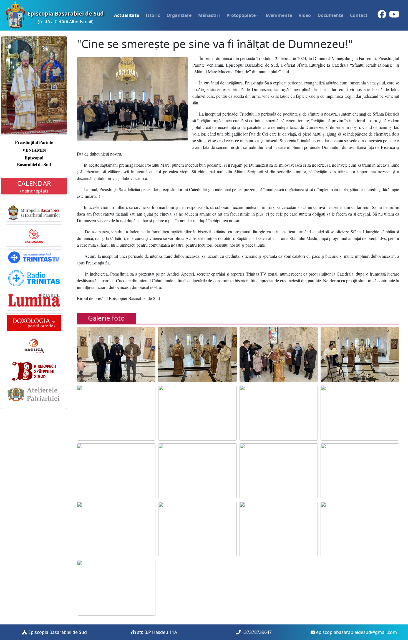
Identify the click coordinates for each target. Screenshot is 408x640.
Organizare (179, 15)
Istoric (153, 15)
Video (305, 15)
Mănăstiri (209, 15)
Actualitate (126, 15)
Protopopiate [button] (241, 15)
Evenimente (279, 15)
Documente (330, 15)
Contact (358, 15)
